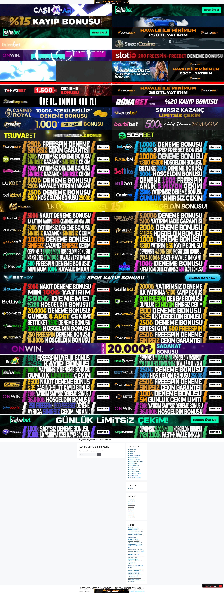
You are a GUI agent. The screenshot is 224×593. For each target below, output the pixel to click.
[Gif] (112, 206)
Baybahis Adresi (132, 449)
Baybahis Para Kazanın (133, 457)
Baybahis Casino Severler (134, 455)
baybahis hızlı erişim (140, 549)
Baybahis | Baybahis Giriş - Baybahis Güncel (95, 440)
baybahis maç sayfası (131, 560)
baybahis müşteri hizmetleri (132, 562)
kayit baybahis (142, 579)
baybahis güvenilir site (138, 542)
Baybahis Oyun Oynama (134, 459)
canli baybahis (138, 578)
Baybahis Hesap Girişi (133, 465)
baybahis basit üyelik (131, 532)
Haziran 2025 (131, 505)
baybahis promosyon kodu (135, 566)
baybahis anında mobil (140, 529)
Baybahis (130, 453)
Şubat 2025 (131, 509)
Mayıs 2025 (131, 507)
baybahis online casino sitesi (132, 563)
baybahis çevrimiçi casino (135, 575)
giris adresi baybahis (133, 579)
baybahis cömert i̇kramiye (132, 537)
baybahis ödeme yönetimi (132, 578)
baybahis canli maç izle (138, 532)
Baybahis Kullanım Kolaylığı (134, 477)
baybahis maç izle (133, 559)
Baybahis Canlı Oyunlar (133, 471)
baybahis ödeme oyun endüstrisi (133, 576)
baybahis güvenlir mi (135, 546)
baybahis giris (133, 539)
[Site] (56, 147)
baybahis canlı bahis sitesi (135, 534)
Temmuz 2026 (131, 499)
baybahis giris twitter (133, 541)
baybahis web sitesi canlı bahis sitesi (134, 573)
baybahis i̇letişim (130, 551)
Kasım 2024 (131, 515)
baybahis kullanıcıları (133, 554)
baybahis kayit (139, 551)
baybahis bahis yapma (139, 531)
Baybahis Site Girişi (132, 463)
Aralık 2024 (131, 513)
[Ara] (99, 454)
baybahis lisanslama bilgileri (132, 557)
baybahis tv (138, 570)
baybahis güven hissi (131, 542)
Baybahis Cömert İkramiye (134, 473)
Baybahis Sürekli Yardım (134, 469)
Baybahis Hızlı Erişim (133, 475)
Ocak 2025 (130, 511)
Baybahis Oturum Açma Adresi (135, 461)
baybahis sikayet (130, 570)
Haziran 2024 (131, 517)
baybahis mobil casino (138, 560)
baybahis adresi (132, 529)
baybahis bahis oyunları (131, 531)
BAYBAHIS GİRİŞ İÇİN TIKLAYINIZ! (112, 83)
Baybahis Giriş (131, 451)
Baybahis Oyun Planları (133, 467)
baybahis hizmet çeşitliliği (132, 549)
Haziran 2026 (131, 501)
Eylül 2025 (130, 503)
